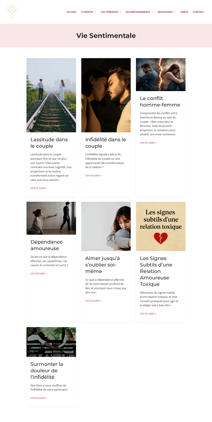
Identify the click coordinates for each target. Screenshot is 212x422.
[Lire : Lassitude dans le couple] (51, 95)
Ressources (165, 12)
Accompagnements (138, 12)
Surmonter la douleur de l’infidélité (46, 370)
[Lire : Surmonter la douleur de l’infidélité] (51, 341)
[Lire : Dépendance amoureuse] (51, 218)
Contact (198, 12)
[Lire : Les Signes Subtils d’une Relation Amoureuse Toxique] (161, 226)
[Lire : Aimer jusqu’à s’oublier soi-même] (106, 226)
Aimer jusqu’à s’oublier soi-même (102, 264)
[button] (94, 12)
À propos (87, 12)
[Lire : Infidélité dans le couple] (106, 95)
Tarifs (184, 12)
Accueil (72, 12)
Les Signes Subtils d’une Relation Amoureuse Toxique (156, 271)
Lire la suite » (38, 188)
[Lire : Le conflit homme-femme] (161, 74)
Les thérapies (109, 12)
